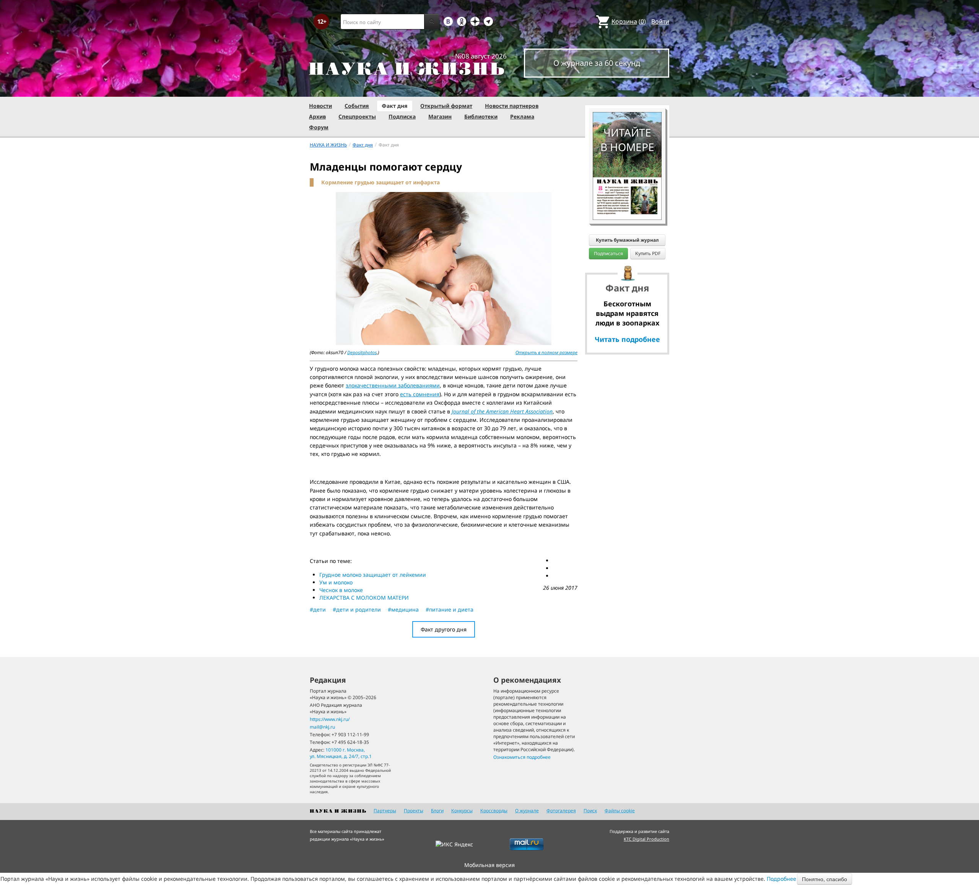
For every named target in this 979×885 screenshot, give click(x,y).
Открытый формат (446, 105)
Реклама (522, 116)
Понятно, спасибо (824, 879)
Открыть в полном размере (546, 352)
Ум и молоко (336, 582)
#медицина (403, 609)
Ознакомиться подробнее (522, 757)
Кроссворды (493, 810)
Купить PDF (647, 253)
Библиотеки (481, 116)
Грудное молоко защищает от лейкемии (372, 574)
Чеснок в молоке (341, 590)
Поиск (590, 810)
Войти (660, 21)
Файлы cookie (620, 810)
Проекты (413, 810)
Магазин (440, 116)
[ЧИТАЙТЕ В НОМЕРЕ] (627, 89)
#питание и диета (449, 609)
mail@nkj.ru (322, 727)
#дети (318, 609)
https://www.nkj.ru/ (330, 719)
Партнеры (385, 810)
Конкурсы (462, 810)
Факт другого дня (444, 629)
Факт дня (395, 105)
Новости (320, 105)
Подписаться (608, 253)
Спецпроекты (357, 116)
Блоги (437, 810)
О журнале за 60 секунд (596, 63)
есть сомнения (419, 394)
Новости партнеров (511, 105)
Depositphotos (362, 352)
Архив (317, 116)
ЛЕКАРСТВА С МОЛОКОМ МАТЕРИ (364, 597)
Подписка (402, 116)
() (628, 21)
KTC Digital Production (646, 839)
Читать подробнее (627, 339)
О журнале (527, 810)
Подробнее (781, 878)
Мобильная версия (489, 865)
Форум (319, 127)
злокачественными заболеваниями (393, 385)
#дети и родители (357, 609)
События (357, 105)
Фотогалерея (561, 810)
